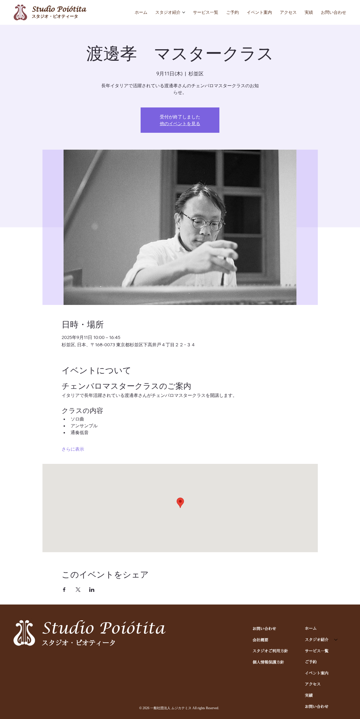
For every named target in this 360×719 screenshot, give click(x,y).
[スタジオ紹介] (336, 639)
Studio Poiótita (59, 9)
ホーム (311, 628)
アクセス (313, 683)
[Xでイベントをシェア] (78, 589)
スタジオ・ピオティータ (55, 16)
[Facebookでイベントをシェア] (64, 589)
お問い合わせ (264, 628)
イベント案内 (316, 672)
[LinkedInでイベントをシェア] (91, 589)
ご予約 (311, 661)
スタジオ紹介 (316, 639)
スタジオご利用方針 (270, 650)
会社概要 (260, 639)
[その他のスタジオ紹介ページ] (183, 12)
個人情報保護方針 (268, 661)
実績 (309, 695)
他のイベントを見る (180, 123)
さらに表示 (73, 449)
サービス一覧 (316, 650)
